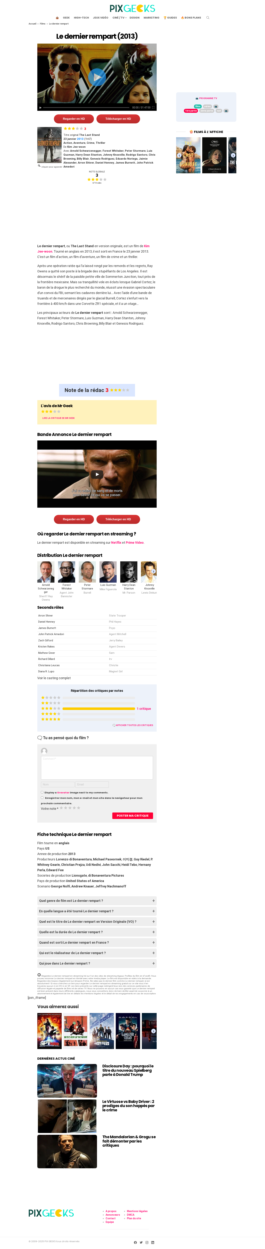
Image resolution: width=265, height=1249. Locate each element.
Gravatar (63, 792)
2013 (80, 139)
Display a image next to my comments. (76, 792)
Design (135, 17)
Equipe (110, 1222)
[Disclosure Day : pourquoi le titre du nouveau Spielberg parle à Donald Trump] (67, 1080)
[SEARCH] (207, 18)
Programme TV (208, 98)
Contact (111, 1218)
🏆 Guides (170, 17)
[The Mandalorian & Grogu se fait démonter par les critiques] (67, 1151)
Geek (66, 17)
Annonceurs (113, 1214)
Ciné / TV (118, 17)
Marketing (151, 17)
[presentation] (153, 571)
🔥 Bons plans (191, 17)
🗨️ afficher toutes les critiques (133, 725)
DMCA (130, 1214)
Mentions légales (137, 1211)
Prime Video (135, 542)
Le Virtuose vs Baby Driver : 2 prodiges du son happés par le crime (128, 1106)
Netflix (116, 542)
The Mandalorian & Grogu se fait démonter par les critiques (129, 1141)
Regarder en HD (74, 118)
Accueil (32, 24)
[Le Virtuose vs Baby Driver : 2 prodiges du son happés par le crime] (67, 1116)
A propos (111, 1211)
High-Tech (81, 17)
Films (42, 24)
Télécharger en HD (118, 118)
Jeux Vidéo (100, 17)
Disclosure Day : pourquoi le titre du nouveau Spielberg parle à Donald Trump (127, 1070)
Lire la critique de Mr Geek (58, 418)
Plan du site (134, 1218)
